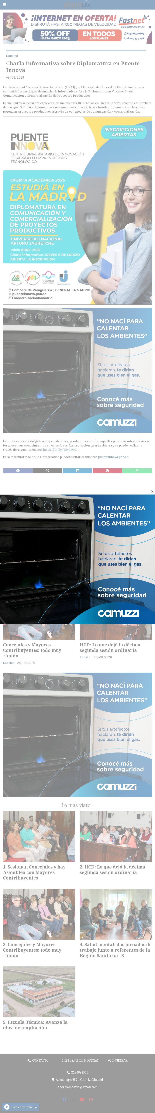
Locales (12, 56)
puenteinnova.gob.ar (113, 457)
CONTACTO (40, 1060)
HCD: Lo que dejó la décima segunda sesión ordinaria (110, 647)
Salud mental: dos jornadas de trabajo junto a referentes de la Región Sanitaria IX (115, 566)
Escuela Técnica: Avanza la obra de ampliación (39, 564)
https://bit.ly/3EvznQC (60, 449)
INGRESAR (119, 1060)
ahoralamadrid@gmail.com (78, 1087)
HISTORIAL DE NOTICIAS (80, 1060)
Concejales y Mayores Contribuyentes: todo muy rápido (32, 650)
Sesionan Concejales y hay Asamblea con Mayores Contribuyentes (34, 872)
